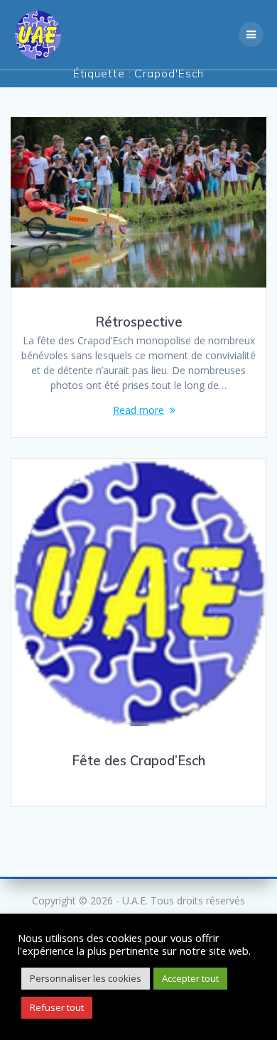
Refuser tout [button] (57, 1007)
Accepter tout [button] (190, 978)
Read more (138, 410)
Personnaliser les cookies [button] (85, 978)
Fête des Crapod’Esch (138, 760)
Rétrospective (139, 322)
